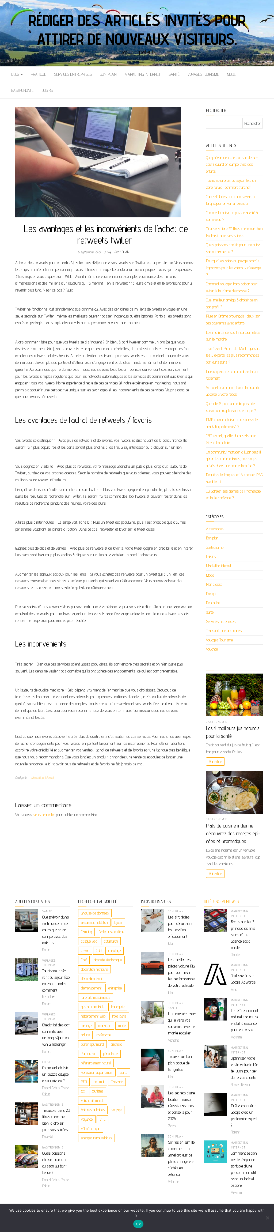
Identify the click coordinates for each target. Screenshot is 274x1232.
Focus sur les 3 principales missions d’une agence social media (244, 934)
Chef (84, 960)
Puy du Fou (88, 1053)
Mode (231, 74)
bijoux (118, 922)
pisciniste (116, 1044)
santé (174, 74)
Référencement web (221, 901)
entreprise (115, 988)
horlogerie (117, 1006)
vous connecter (44, 814)
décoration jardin (92, 978)
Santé (123, 1072)
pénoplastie (110, 1053)
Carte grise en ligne (111, 931)
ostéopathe (104, 1035)
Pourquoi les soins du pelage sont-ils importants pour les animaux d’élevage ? (233, 267)
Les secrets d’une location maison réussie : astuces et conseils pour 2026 (181, 1105)
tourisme (97, 1091)
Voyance (212, 649)
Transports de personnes (224, 630)
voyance (87, 1119)
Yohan (124, 252)
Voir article (215, 761)
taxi (83, 1091)
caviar (85, 950)
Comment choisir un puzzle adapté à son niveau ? (55, 1074)
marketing (104, 1025)
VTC (102, 1119)
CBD (98, 950)
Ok (138, 1224)
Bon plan (108, 74)
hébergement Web (93, 1016)
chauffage (114, 950)
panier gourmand (92, 1044)
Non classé (214, 584)
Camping (86, 931)
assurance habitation (94, 922)
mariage (86, 1025)
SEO (84, 1081)
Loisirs (47, 90)
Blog (15, 74)
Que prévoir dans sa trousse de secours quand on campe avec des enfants (232, 164)
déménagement (91, 988)
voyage (116, 1110)
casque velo (89, 941)
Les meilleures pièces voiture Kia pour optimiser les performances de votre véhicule (181, 972)
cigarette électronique (108, 960)
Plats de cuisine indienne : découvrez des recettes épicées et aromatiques (233, 833)
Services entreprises (73, 74)
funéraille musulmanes (95, 997)
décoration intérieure (94, 969)
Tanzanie (117, 1081)
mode (122, 1025)
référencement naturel (96, 1063)
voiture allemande (92, 1100)
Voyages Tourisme (203, 74)
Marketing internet (143, 74)
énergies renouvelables (96, 1138)
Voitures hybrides (93, 1110)
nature (85, 1035)
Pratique (38, 74)
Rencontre (213, 602)
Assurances (214, 528)
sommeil (99, 1081)
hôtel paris (119, 1016)
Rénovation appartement (97, 1072)
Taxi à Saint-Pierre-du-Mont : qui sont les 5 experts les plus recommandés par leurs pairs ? (233, 355)
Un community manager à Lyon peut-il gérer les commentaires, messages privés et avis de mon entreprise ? (233, 458)
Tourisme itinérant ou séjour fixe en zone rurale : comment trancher (56, 983)
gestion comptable (92, 1006)
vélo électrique (90, 1128)
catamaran (111, 941)
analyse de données (95, 913)
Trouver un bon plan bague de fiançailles (180, 1063)
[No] (267, 1217)
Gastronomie (22, 90)
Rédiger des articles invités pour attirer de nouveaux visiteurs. (136, 29)
